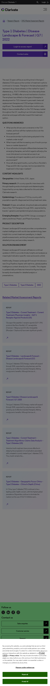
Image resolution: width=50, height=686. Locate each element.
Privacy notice (14, 655)
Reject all (25, 674)
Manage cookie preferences (25, 667)
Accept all (25, 681)
